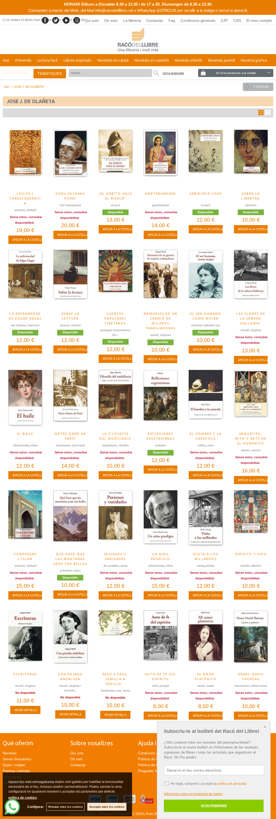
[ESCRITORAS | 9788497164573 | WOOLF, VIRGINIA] (25, 640)
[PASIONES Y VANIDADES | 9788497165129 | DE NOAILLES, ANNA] (115, 520)
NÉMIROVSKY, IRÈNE (25, 445)
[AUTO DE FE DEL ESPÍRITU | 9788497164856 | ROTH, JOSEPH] (160, 640)
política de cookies (22, 798)
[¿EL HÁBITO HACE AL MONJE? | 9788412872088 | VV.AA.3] (115, 159)
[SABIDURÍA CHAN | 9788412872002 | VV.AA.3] (205, 159)
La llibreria (132, 20)
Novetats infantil (188, 60)
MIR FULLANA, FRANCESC (25, 325)
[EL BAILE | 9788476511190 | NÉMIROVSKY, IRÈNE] (25, 399)
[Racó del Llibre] (138, 39)
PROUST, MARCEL (70, 325)
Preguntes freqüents (154, 771)
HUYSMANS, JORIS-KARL (70, 445)
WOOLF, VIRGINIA (160, 335)
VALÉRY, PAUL (205, 445)
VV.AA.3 (115, 205)
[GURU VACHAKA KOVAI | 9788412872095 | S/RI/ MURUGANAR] (70, 159)
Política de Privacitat (154, 759)
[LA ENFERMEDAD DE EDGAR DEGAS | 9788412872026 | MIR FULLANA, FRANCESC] (25, 279)
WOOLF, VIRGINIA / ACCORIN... (70, 688)
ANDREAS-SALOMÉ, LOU (205, 325)
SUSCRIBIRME (214, 806)
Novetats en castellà (151, 60)
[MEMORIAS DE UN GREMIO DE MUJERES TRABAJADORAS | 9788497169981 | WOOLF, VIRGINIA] (160, 279)
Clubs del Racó (15, 72)
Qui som (92, 20)
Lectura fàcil (47, 60)
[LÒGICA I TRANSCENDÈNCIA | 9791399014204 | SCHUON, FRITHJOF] (25, 159)
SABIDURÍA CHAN (205, 193)
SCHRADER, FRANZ (70, 570)
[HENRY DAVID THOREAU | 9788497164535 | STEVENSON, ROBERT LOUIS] (251, 640)
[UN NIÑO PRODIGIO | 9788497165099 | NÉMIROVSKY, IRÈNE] (160, 520)
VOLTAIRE (160, 445)
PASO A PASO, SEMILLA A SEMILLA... (115, 679)
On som (111, 20)
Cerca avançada (173, 73)
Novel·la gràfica (254, 60)
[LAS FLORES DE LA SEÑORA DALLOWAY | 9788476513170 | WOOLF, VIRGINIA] (251, 279)
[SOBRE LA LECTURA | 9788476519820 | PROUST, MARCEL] (70, 279)
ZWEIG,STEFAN (205, 565)
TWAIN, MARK (205, 685)
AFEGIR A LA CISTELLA (27, 239)
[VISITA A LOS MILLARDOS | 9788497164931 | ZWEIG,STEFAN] (205, 520)
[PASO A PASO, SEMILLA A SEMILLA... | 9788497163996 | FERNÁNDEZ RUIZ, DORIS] (115, 640)
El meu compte (259, 20)
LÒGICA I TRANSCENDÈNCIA (25, 198)
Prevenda (23, 60)
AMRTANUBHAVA (160, 193)
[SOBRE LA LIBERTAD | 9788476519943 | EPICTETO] (251, 159)
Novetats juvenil (221, 60)
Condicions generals (198, 20)
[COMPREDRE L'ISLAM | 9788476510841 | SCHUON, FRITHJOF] (25, 520)
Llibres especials (78, 60)
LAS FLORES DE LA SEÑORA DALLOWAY (250, 318)
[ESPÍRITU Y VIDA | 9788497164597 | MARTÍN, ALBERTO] (251, 520)
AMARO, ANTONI (251, 450)
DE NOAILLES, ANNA (115, 565)
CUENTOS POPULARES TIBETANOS (115, 318)
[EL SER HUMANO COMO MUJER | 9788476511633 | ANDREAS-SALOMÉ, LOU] (205, 279)
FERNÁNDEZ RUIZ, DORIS (115, 690)
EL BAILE (25, 433)
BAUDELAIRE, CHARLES (115, 445)
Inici (6, 60)
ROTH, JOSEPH (160, 685)
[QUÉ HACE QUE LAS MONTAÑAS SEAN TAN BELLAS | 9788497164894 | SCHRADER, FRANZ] (70, 520)
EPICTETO (251, 205)
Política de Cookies (153, 765)
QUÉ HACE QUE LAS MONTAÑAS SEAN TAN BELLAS (70, 558)
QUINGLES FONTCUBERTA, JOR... (115, 332)
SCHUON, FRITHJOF (25, 210)
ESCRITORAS (25, 674)
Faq (171, 20)
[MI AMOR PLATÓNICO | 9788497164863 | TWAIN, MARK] (205, 640)
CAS (237, 20)
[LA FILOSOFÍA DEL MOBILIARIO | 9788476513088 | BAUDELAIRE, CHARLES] (115, 399)
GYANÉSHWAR (160, 205)
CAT (224, 20)
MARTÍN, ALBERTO (250, 565)
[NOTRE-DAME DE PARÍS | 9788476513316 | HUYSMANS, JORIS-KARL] (70, 399)
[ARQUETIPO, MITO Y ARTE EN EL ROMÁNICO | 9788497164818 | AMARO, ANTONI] (251, 399)
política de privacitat (231, 784)
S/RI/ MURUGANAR (70, 205)
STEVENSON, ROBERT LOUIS (250, 685)
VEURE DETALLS (25, 710)
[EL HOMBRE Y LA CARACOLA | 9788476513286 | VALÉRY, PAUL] (205, 399)
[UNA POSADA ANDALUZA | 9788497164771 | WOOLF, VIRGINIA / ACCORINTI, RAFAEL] (70, 640)
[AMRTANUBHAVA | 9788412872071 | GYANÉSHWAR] (160, 159)
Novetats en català (113, 60)
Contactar (154, 20)
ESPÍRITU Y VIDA (251, 554)
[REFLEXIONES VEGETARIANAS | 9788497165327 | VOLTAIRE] (160, 399)
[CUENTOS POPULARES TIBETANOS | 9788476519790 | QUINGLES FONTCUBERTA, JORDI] (115, 279)
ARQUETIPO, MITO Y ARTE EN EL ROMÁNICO (251, 438)
